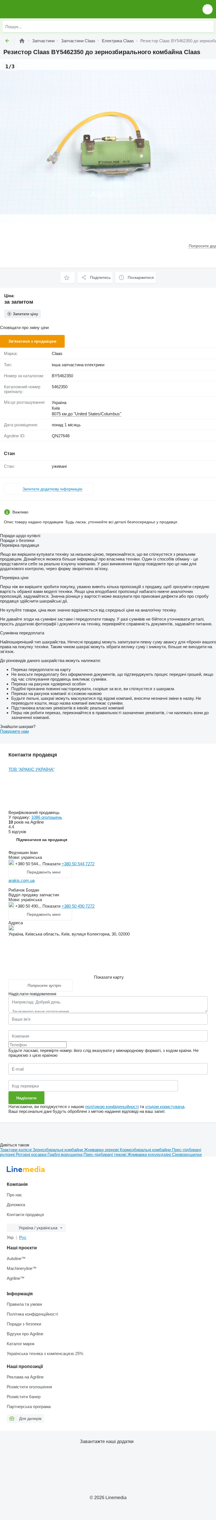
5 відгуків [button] (17, 831)
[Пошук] (207, 26)
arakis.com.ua (21, 880)
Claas (57, 353)
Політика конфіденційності (32, 1314)
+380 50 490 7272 (78, 906)
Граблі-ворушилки (66, 1154)
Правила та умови (24, 1304)
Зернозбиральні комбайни (58, 1149)
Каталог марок (21, 1343)
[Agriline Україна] (36, 9)
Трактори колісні (16, 1149)
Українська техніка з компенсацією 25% (45, 1353)
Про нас (14, 1194)
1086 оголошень (46, 817)
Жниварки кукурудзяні (149, 1154)
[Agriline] (22, 40)
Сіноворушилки (187, 1154)
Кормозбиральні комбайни (146, 1149)
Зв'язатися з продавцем (32, 341)
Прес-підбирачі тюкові (105, 1154)
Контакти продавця (25, 1214)
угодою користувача (164, 1106)
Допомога (16, 1204)
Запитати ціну (25, 314)
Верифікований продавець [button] (34, 812)
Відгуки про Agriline (25, 1333)
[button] (207, 9)
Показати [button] (52, 863)
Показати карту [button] (109, 977)
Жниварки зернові (102, 1149)
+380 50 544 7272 (78, 863)
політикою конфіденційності (112, 1106)
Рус (22, 1237)
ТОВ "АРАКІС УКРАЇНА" (31, 769)
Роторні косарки (32, 1154)
